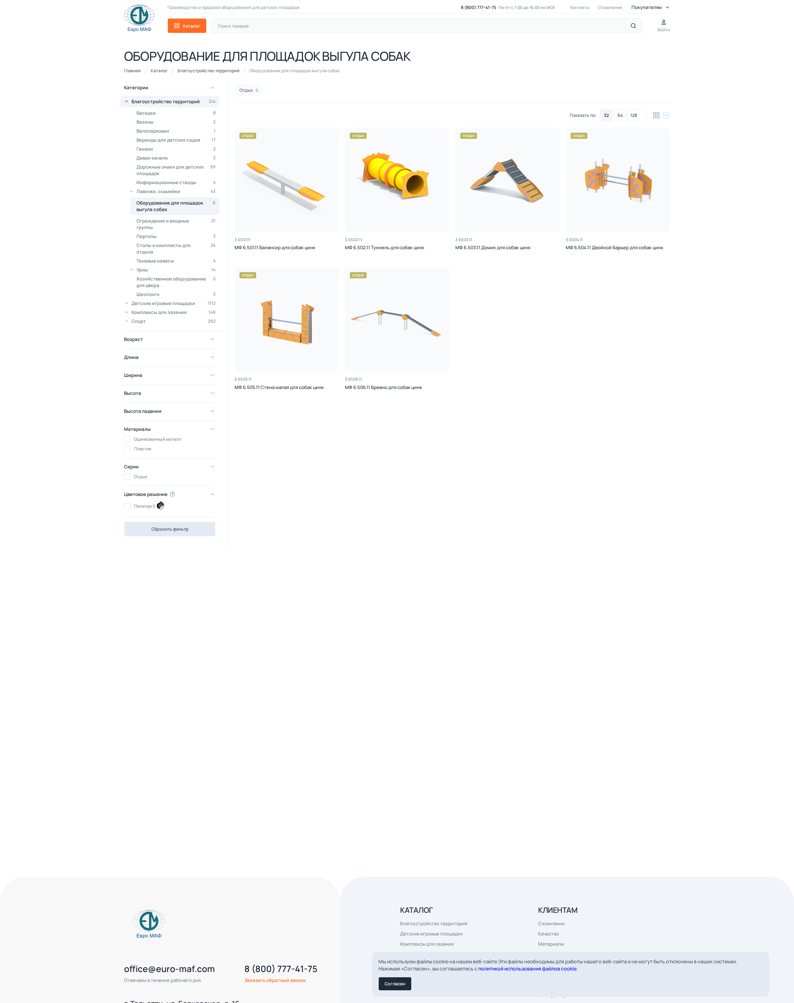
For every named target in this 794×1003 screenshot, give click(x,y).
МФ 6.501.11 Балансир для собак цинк (274, 248)
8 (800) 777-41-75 (478, 7)
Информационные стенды (176, 182)
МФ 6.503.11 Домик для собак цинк (493, 248)
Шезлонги (176, 294)
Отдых (248, 136)
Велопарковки (176, 131)
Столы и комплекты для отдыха (176, 248)
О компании (610, 7)
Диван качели (176, 158)
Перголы (176, 236)
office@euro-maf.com (169, 968)
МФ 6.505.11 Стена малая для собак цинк (279, 388)
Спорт (174, 321)
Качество (548, 933)
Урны (176, 270)
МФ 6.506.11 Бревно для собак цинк (383, 388)
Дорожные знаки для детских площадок (176, 170)
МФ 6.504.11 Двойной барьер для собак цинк (614, 248)
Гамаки (176, 149)
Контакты (580, 7)
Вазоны (176, 122)
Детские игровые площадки (174, 303)
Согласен (395, 984)
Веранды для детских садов (176, 140)
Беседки (176, 113)
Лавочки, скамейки (176, 191)
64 (620, 115)
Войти (664, 30)
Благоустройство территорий (174, 101)
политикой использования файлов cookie (527, 968)
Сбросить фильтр (170, 529)
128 (633, 115)
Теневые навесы (176, 261)
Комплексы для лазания (174, 312)
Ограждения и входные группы (176, 224)
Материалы (551, 944)
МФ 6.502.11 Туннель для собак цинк (384, 248)
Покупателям (646, 7)
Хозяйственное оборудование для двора (176, 282)
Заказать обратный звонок (275, 980)
